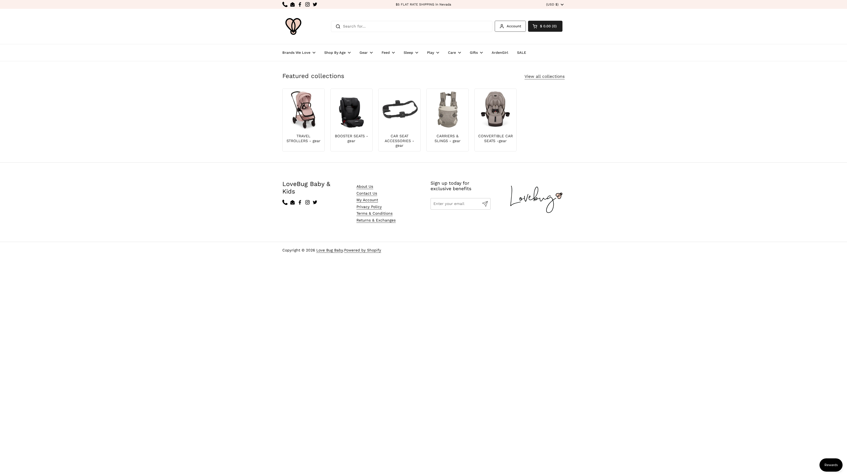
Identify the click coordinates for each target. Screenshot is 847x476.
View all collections (545, 76)
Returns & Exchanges (376, 220)
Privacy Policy (369, 207)
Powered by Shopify (362, 250)
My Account (367, 200)
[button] (545, 26)
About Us (364, 186)
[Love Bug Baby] (293, 26)
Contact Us (366, 193)
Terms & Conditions (374, 213)
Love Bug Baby (329, 250)
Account (514, 26)
